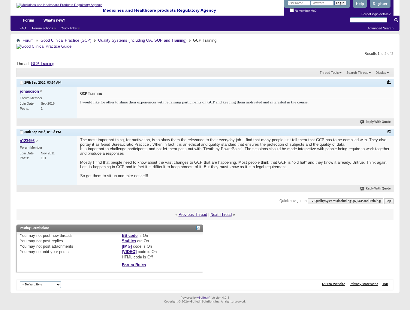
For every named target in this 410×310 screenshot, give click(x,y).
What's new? (54, 20)
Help (360, 4)
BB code (129, 235)
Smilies (129, 241)
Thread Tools (329, 72)
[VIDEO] (129, 251)
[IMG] (127, 246)
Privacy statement (364, 284)
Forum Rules (134, 265)
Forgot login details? (375, 14)
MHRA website (333, 284)
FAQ (23, 28)
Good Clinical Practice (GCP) (66, 40)
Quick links (69, 28)
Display (380, 72)
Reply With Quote (378, 122)
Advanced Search (380, 28)
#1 (389, 82)
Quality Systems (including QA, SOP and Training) (142, 40)
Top (388, 201)
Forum (28, 20)
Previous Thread (193, 214)
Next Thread (221, 214)
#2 (389, 131)
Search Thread (357, 72)
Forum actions (42, 28)
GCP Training (42, 63)
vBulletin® (204, 298)
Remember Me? (305, 10)
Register (380, 4)
